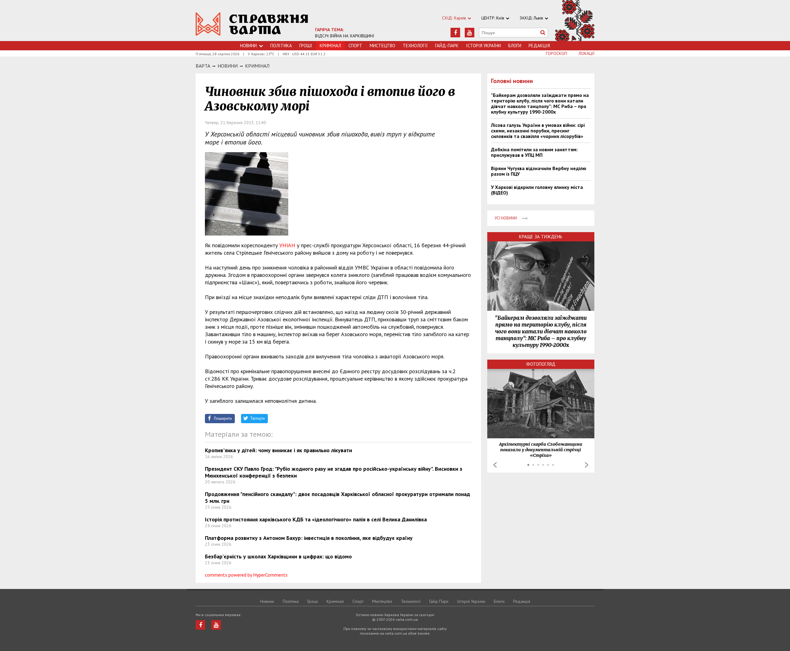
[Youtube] (469, 32)
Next (586, 465)
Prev (495, 465)
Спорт (355, 45)
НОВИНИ (228, 66)
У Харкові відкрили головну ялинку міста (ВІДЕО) (537, 190)
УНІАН (287, 245)
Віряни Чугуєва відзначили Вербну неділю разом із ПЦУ (538, 171)
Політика (281, 45)
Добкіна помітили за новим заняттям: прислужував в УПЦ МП (534, 152)
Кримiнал (257, 66)
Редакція (539, 45)
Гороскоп (556, 53)
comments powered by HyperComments (246, 575)
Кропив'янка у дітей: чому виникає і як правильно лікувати (278, 450)
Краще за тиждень (540, 237)
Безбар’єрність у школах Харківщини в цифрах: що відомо (278, 556)
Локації (586, 53)
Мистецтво (382, 45)
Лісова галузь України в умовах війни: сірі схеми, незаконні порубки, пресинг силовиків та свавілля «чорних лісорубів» (538, 130)
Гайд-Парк (447, 45)
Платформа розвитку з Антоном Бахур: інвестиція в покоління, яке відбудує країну (309, 537)
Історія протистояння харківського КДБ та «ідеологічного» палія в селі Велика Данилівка (316, 519)
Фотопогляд (540, 364)
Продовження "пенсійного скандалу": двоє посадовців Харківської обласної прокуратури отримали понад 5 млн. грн (337, 497)
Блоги (514, 45)
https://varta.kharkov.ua (252, 23)
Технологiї (415, 45)
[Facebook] (455, 32)
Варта (203, 66)
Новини (248, 45)
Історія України (483, 45)
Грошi (305, 45)
